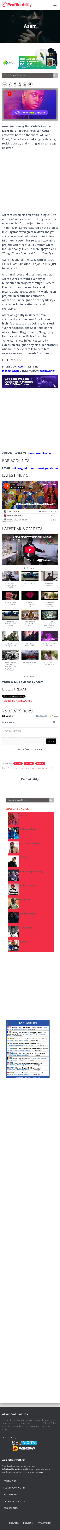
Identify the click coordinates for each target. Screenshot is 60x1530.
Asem (21, 366)
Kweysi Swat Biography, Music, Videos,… (27, 1039)
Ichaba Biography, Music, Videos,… (20, 1050)
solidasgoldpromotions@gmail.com (35, 468)
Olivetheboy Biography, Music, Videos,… (21, 1045)
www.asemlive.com (40, 453)
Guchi (23, 941)
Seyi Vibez (26, 927)
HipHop (40, 763)
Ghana (18, 763)
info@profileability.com (14, 1469)
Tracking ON (36, 1077)
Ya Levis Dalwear (29, 843)
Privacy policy (44, 1523)
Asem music (35, 768)
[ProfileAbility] (17, 4)
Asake (23, 815)
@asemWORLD (11, 371)
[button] (32, 568)
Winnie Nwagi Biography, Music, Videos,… (26, 1073)
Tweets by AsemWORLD (17, 701)
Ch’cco (24, 857)
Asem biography (21, 768)
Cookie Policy (10, 1508)
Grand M (25, 899)
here (41, 1472)
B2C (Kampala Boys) (31, 871)
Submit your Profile (14, 1487)
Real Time (27, 1077)
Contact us (9, 1481)
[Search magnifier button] (55, 75)
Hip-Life (29, 763)
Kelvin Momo (27, 885)
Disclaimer (14, 1523)
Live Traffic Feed (28, 1023)
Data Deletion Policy (15, 1501)
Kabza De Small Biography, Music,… (27, 1028)
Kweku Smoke (28, 913)
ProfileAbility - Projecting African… (19, 1055)
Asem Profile (48, 768)
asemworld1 (48, 371)
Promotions (10, 1494)
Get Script (19, 1077)
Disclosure (28, 1523)
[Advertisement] (30, 182)
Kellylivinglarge (28, 829)
